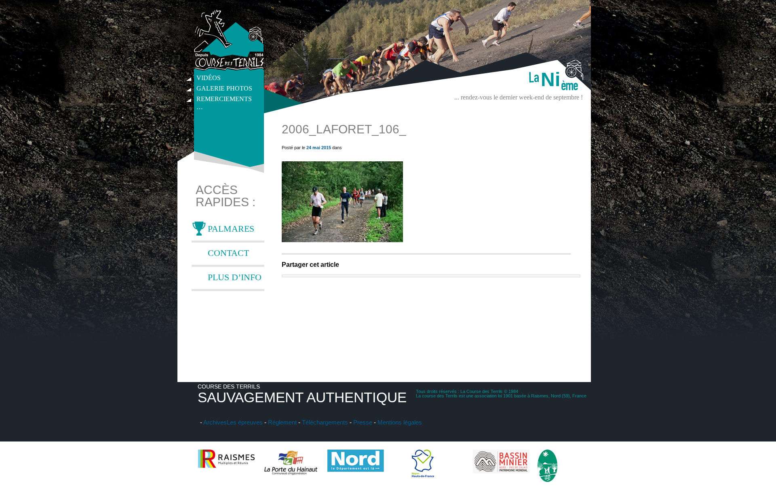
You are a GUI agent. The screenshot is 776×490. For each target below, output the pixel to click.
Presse (362, 422)
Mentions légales (399, 422)
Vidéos (208, 77)
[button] (342, 201)
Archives (215, 422)
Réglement (282, 422)
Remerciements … (224, 99)
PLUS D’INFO (234, 277)
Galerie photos (224, 88)
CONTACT (228, 253)
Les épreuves (245, 422)
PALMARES (231, 229)
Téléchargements (325, 422)
